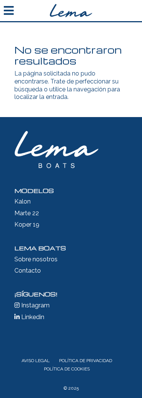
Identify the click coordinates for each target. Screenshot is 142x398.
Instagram (35, 305)
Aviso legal (36, 360)
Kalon (22, 201)
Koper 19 (26, 224)
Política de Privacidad (85, 360)
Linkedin (32, 317)
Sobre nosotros (36, 259)
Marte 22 (26, 213)
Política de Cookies (67, 369)
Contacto (27, 270)
